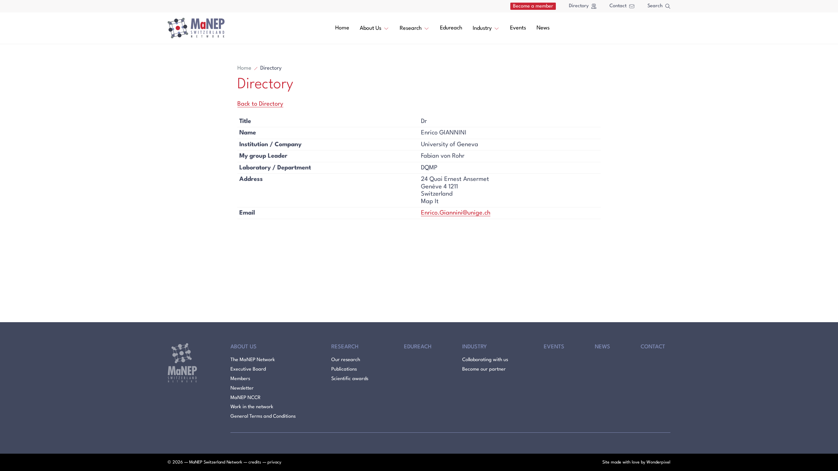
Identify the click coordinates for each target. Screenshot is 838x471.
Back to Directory (260, 104)
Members (240, 378)
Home (342, 28)
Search (655, 6)
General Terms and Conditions (263, 416)
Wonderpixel (658, 462)
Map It (430, 201)
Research (411, 28)
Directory (579, 6)
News (543, 28)
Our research (345, 360)
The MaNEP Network (252, 360)
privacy (274, 462)
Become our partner (484, 369)
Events (518, 28)
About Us (370, 28)
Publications (344, 369)
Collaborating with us (485, 360)
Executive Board (248, 369)
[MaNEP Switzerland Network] (196, 28)
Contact (618, 6)
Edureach (451, 28)
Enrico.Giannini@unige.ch (455, 213)
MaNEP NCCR (245, 397)
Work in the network (251, 407)
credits (254, 462)
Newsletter (242, 388)
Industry (482, 28)
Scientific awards (349, 378)
